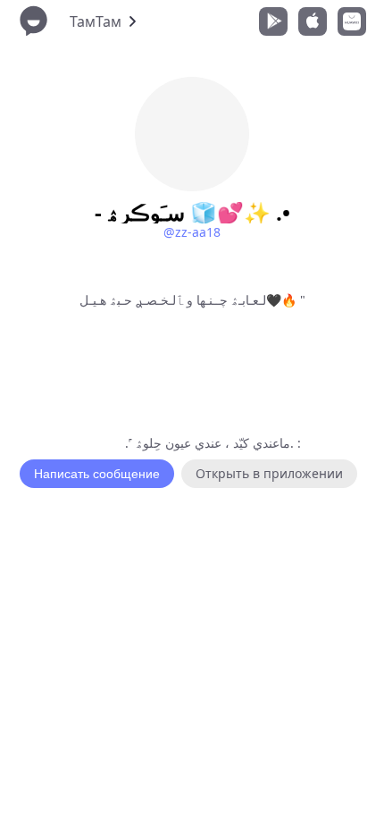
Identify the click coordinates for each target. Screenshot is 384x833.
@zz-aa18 (192, 231)
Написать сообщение (97, 474)
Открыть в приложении (269, 473)
